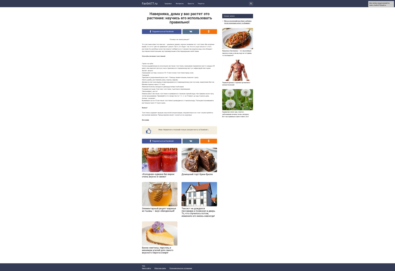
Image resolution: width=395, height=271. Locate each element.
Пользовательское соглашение (180, 268)
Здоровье (168, 4)
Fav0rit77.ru (149, 3)
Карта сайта (146, 268)
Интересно (180, 4)
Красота (191, 4)
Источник (145, 120)
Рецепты (201, 4)
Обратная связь (160, 268)
